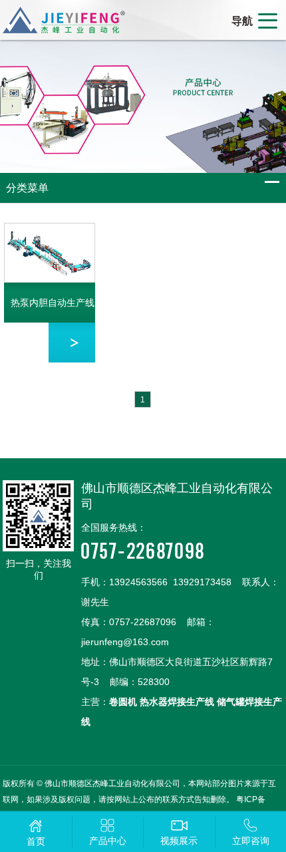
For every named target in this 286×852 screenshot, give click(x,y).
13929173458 (202, 582)
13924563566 (138, 582)
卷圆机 (123, 701)
